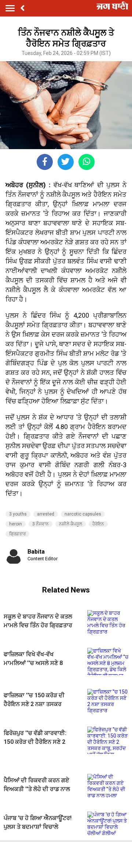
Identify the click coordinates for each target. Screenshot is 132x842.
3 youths (18, 514)
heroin (15, 524)
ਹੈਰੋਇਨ (98, 524)
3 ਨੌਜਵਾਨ (40, 524)
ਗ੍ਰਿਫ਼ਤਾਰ (17, 533)
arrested (45, 514)
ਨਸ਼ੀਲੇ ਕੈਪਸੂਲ (70, 524)
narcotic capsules (83, 514)
